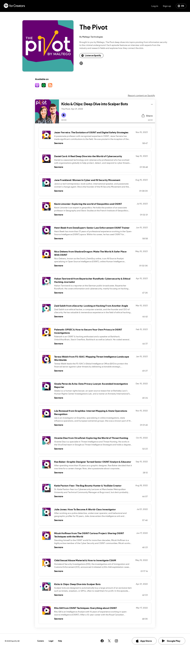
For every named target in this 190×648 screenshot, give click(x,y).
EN (182, 5)
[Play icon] (63, 115)
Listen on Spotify (93, 55)
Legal (51, 641)
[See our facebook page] (102, 641)
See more (58, 143)
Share (149, 115)
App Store (146, 640)
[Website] (81, 63)
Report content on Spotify (141, 95)
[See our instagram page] (116, 641)
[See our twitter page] (109, 641)
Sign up (167, 6)
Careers (40, 641)
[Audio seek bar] (107, 122)
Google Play (173, 640)
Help (60, 641)
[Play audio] (152, 104)
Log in (154, 6)
